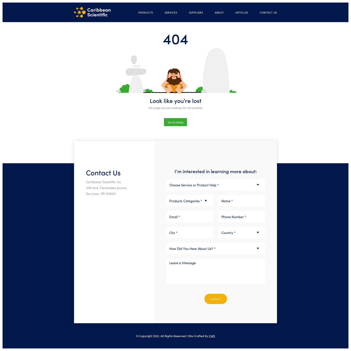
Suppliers (196, 12)
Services (171, 12)
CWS (212, 336)
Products (145, 12)
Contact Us (268, 12)
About (219, 12)
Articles (241, 12)
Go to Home (175, 122)
